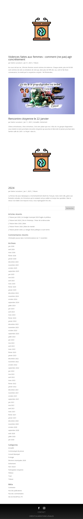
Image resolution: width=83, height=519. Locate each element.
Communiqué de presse (16, 451)
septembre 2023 (13, 334)
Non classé (12, 467)
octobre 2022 (12, 365)
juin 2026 (11, 246)
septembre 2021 (13, 399)
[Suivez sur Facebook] (39, 508)
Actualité (36, 122)
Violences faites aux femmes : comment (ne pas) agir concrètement (40, 58)
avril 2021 (11, 408)
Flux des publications (15, 491)
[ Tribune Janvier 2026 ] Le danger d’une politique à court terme (29, 230)
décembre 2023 (13, 324)
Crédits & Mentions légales (41, 516)
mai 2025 (11, 277)
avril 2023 (11, 346)
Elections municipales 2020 (17, 460)
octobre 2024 (12, 299)
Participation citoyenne (15, 470)
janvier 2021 (12, 418)
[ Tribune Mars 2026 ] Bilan (17, 223)
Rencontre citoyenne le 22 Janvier (28, 118)
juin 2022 (11, 371)
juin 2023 (11, 340)
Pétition (10, 473)
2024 (11, 188)
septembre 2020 (13, 430)
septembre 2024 (13, 302)
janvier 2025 (12, 290)
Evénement (43, 122)
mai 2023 (11, 343)
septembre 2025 (13, 271)
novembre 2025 (13, 265)
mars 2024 (11, 315)
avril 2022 (11, 377)
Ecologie (11, 457)
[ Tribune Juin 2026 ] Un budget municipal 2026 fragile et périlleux (29, 217)
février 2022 (12, 383)
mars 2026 (11, 252)
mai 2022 (11, 374)
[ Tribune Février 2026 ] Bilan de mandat (21, 226)
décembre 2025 (13, 262)
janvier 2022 (12, 387)
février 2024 (12, 318)
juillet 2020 (11, 436)
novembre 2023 (13, 327)
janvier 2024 (12, 321)
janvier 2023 (12, 355)
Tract (10, 476)
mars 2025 (11, 284)
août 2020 (11, 433)
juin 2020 (11, 440)
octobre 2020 (12, 427)
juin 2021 (11, 402)
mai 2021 (11, 405)
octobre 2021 (12, 396)
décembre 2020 (13, 421)
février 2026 (12, 256)
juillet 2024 (11, 305)
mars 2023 (11, 349)
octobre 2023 (12, 330)
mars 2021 (11, 412)
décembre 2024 (13, 293)
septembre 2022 (13, 368)
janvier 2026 (12, 259)
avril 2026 (11, 249)
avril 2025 (11, 281)
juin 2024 (11, 309)
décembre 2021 (13, 390)
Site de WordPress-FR (15, 497)
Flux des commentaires (16, 494)
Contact (41, 512)
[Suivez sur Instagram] (44, 508)
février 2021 (12, 415)
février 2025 (12, 287)
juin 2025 (11, 274)
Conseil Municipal (14, 454)
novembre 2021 (13, 393)
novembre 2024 (13, 296)
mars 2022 (11, 380)
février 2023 (12, 352)
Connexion (11, 487)
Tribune (35, 63)
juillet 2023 (11, 337)
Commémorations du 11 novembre (35, 238)
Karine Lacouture (16, 63)
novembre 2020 (13, 424)
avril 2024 (11, 312)
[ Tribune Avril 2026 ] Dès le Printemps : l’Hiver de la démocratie (29, 220)
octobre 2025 (12, 268)
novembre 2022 (13, 362)
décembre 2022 (13, 359)
